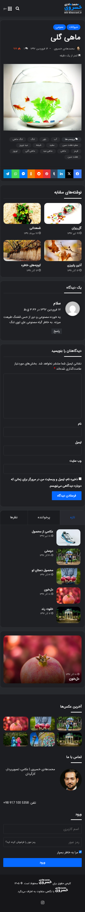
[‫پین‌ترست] (47, 173)
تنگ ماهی (18, 139)
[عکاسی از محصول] (68, 537)
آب (55, 139)
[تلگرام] (7, 173)
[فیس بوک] (77, 173)
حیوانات (73, 27)
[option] (42, 659)
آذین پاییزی (74, 265)
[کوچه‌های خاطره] (22, 250)
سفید (51, 145)
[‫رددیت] (39, 173)
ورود (42, 862)
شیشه (38, 145)
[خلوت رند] (68, 615)
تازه (72, 517)
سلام (57, 303)
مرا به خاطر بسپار (68, 852)
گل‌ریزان (77, 228)
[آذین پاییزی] (63, 250)
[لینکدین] (61, 173)
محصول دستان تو (42, 570)
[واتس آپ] (15, 173)
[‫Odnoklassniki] (31, 173)
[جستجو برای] (17, 10)
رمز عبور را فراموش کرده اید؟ (20, 842)
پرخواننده (44, 517)
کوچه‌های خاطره (31, 265)
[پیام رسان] (23, 173)
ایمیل (78, 442)
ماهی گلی (30, 151)
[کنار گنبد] (42, 739)
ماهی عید (48, 151)
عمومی (59, 27)
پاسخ (57, 331)
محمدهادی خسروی (64, 49)
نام (80, 423)
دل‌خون (48, 589)
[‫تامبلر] (54, 173)
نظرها (14, 517)
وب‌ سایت (76, 460)
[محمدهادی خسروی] (73, 8)
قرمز (76, 151)
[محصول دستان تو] (68, 576)
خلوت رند (47, 609)
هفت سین (73, 157)
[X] (69, 173)
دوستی (48, 550)
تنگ (33, 139)
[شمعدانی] (22, 213)
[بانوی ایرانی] (15, 739)
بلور (44, 139)
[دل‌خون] (68, 595)
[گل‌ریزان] (63, 213)
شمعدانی (35, 228)
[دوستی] (68, 557)
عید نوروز (23, 145)
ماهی (63, 151)
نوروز (15, 151)
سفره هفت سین (70, 145)
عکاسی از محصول (42, 531)
